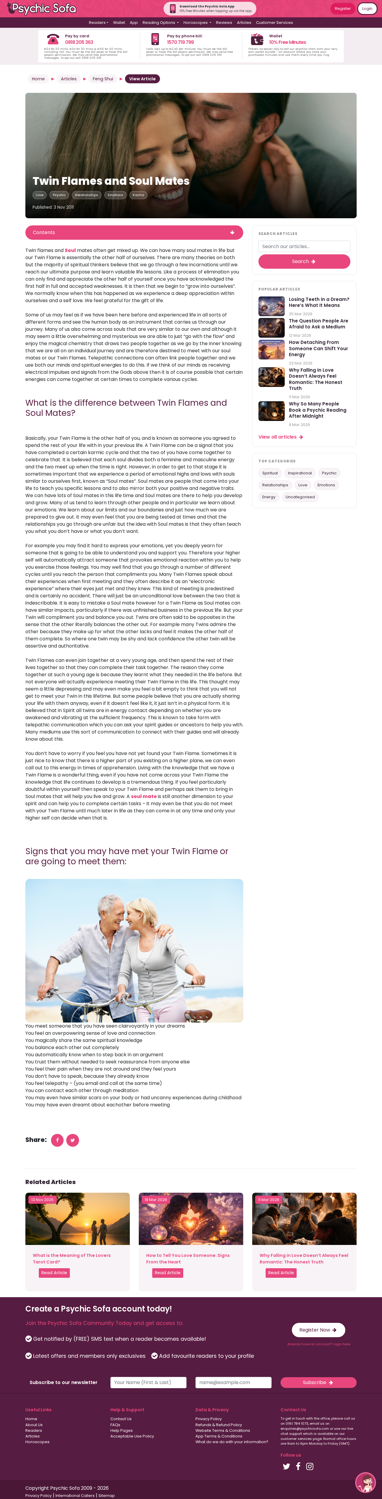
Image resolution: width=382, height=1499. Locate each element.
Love (39, 195)
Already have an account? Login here (318, 1344)
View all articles (278, 436)
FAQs (115, 1424)
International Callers (75, 1495)
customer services (296, 1438)
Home (38, 79)
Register (343, 8)
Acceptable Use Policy (132, 1436)
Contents (44, 232)
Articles (244, 22)
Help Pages (121, 1430)
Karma (138, 195)
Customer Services (274, 22)
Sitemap (106, 1495)
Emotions (115, 195)
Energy (268, 497)
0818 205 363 (79, 42)
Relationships (86, 195)
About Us (34, 1424)
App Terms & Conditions (218, 1436)
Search (301, 261)
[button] (365, 1482)
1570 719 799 (180, 42)
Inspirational (300, 473)
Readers (33, 1430)
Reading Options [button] (159, 22)
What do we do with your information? (231, 1441)
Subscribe (315, 1382)
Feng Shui (103, 79)
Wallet (119, 22)
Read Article (54, 1273)
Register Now (315, 1329)
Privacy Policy (208, 1418)
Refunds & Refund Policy (218, 1424)
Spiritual (270, 473)
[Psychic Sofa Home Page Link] (45, 8)
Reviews (224, 22)
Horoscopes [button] (196, 22)
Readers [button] (97, 22)
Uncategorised (300, 497)
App (134, 22)
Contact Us (121, 1418)
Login (367, 8)
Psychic (59, 195)
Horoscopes (37, 1441)
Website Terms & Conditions (222, 1430)
